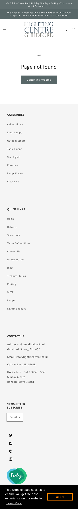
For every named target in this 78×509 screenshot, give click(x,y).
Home (10, 218)
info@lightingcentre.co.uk (32, 356)
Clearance (13, 181)
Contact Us (13, 251)
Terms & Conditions (18, 243)
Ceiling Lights (15, 124)
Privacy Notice (15, 259)
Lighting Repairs (16, 308)
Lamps (11, 300)
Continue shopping (39, 79)
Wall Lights (13, 157)
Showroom (13, 235)
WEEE (10, 292)
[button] (5, 29)
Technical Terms (16, 276)
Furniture (12, 165)
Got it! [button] (60, 496)
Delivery (12, 227)
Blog (10, 267)
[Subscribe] (19, 417)
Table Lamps (14, 149)
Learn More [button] (14, 503)
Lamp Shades (15, 173)
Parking (11, 284)
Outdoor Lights (16, 140)
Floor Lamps (14, 132)
